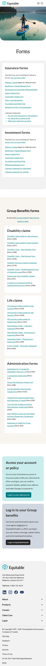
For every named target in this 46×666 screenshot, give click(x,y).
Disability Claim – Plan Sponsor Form (21, 256)
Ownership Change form (14, 97)
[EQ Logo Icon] (10, 3)
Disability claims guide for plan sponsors (22, 236)
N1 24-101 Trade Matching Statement (17, 658)
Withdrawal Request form (15, 165)
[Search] (42, 3)
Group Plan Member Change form (20, 382)
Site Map (5, 636)
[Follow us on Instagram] (10, 592)
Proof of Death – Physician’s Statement (22, 346)
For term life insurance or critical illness (23, 116)
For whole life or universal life (19, 118)
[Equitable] (13, 567)
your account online (17, 78)
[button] (18, 495)
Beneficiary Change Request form (18, 86)
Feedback (6, 641)
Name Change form (12, 93)
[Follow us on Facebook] (16, 592)
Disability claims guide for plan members (22, 243)
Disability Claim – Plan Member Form (21, 249)
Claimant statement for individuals (18, 168)
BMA (4, 663)
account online (21, 218)
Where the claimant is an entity (19, 121)
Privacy (5, 645)
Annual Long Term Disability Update (21, 276)
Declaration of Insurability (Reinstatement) (21, 89)
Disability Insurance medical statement (22, 263)
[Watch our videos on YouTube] (22, 592)
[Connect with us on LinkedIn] (4, 592)
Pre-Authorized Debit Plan (15, 104)
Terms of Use (7, 654)
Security (5, 649)
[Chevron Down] (42, 599)
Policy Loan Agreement (14, 100)
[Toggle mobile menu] (38, 3)
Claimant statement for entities (17, 172)
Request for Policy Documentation (18, 107)
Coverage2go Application (17, 376)
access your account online (15, 142)
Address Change (11, 82)
